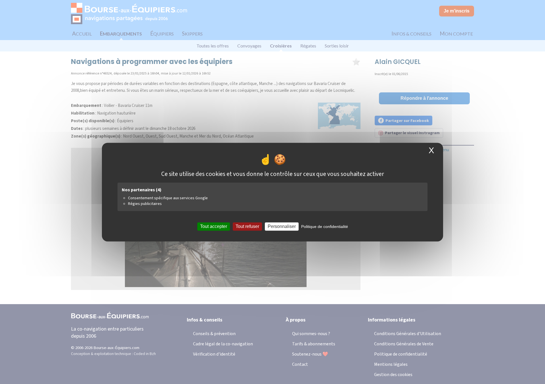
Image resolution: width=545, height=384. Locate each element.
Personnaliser (282, 226)
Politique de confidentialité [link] (324, 226)
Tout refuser (247, 226)
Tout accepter (213, 226)
